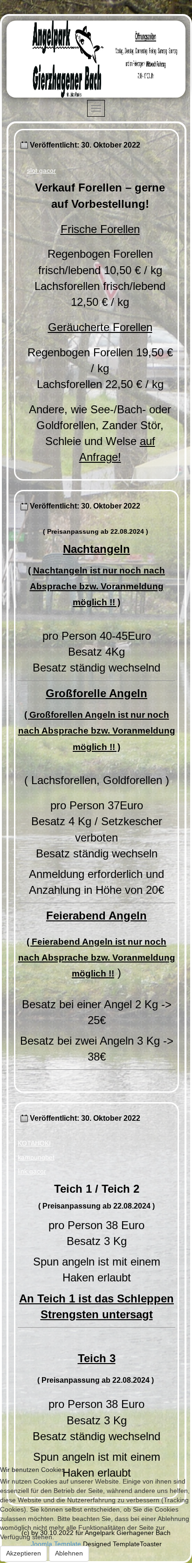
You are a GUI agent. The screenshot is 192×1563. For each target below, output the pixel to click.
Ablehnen (69, 1553)
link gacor (32, 1171)
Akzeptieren (23, 1553)
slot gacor (41, 170)
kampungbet (36, 1157)
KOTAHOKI (34, 1143)
